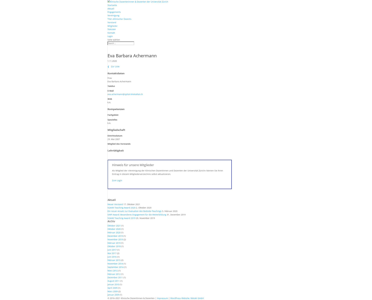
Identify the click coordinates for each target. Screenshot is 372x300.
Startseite (112, 5)
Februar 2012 (114, 274)
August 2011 (114, 281)
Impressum (162, 298)
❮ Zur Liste (113, 66)
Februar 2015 (114, 260)
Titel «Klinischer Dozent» (120, 19)
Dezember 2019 (115, 236)
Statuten (112, 29)
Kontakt (111, 32)
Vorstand (112, 22)
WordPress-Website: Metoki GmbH (187, 298)
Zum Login (117, 180)
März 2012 (113, 270)
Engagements (114, 12)
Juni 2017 (112, 249)
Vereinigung (113, 15)
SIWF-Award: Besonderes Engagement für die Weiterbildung (137, 214)
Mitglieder (113, 26)
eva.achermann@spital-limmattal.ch (125, 94)
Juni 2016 (112, 256)
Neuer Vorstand (115, 204)
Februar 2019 (114, 243)
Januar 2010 (113, 284)
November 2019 (115, 239)
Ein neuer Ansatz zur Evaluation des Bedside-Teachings (135, 211)
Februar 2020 (114, 232)
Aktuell (111, 8)
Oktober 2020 (114, 229)
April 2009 (112, 287)
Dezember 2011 (115, 277)
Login (110, 36)
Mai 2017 (112, 253)
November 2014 (115, 263)
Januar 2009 (113, 294)
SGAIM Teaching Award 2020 (121, 207)
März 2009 (113, 291)
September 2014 (116, 267)
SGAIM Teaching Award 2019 (121, 218)
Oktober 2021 (114, 225)
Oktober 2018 (114, 246)
